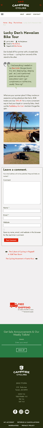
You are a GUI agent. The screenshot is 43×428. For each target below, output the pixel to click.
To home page (21, 370)
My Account (9, 422)
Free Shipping (24, 306)
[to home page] (21, 5)
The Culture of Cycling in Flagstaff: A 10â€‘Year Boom (21, 253)
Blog (10, 23)
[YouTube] (27, 411)
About (28, 14)
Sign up (21, 350)
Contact (36, 14)
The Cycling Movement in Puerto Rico (20, 258)
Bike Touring (18, 46)
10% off (18, 100)
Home (5, 23)
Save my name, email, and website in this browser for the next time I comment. (22, 233)
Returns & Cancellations (28, 422)
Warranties (13, 425)
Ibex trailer (16, 68)
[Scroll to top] (3, 419)
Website (6, 222)
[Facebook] (15, 411)
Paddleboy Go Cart (16, 106)
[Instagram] (21, 411)
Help (22, 14)
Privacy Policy (28, 425)
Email (6, 215)
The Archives (18, 23)
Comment (6, 180)
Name (6, 207)
